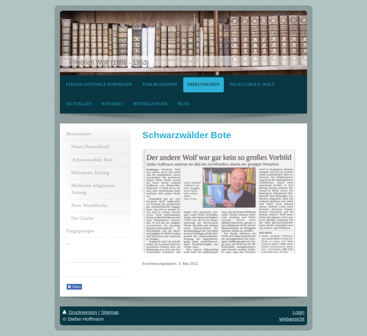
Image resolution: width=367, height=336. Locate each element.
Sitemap (110, 312)
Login (298, 312)
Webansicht (291, 319)
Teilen (76, 287)
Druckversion (82, 312)
